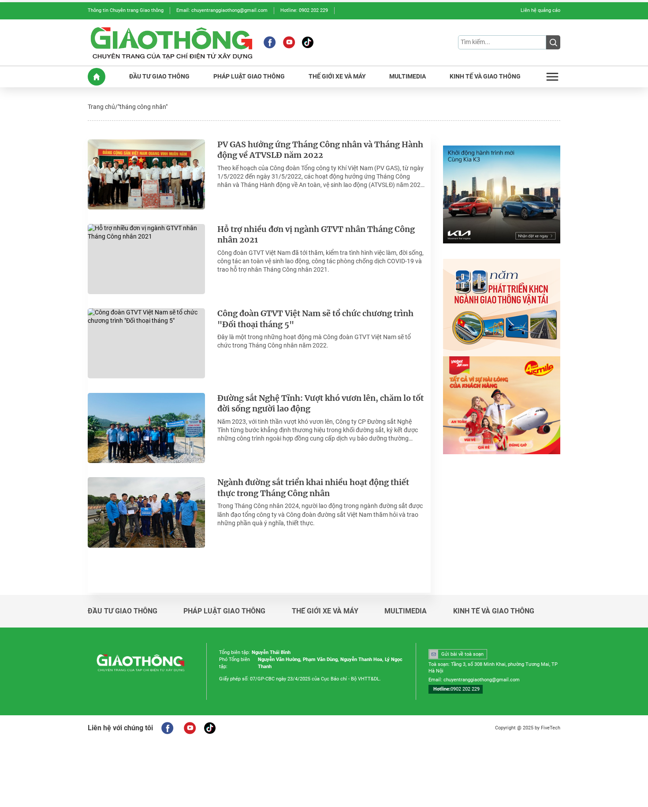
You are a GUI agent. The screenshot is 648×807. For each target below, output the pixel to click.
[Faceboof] (167, 728)
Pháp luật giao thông (224, 611)
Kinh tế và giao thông (493, 611)
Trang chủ (101, 106)
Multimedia (405, 611)
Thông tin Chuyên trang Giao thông (126, 10)
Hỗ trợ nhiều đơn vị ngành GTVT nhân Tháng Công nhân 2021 (316, 234)
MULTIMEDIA (407, 76)
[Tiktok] (307, 42)
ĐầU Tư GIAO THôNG (159, 76)
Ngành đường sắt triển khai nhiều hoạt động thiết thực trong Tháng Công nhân (313, 488)
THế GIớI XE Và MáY (337, 76)
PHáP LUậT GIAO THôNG (249, 76)
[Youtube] (289, 42)
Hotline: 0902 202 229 (304, 10)
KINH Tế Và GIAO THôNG (485, 76)
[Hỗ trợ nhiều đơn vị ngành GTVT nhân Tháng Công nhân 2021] (146, 259)
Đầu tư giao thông (122, 611)
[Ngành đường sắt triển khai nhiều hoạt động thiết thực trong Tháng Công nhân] (146, 512)
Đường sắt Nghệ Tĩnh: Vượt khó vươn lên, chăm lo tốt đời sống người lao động (320, 403)
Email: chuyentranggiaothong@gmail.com (222, 10)
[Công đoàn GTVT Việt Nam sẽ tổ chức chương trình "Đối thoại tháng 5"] (146, 343)
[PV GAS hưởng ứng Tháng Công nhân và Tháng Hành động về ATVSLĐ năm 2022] (146, 174)
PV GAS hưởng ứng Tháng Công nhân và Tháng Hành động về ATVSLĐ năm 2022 (320, 150)
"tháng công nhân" (143, 106)
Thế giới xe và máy (325, 611)
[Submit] (553, 42)
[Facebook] (269, 42)
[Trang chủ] (96, 77)
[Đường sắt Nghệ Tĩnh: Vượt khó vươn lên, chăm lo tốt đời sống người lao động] (146, 428)
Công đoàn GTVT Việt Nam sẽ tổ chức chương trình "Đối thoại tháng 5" (315, 319)
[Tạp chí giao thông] (171, 42)
